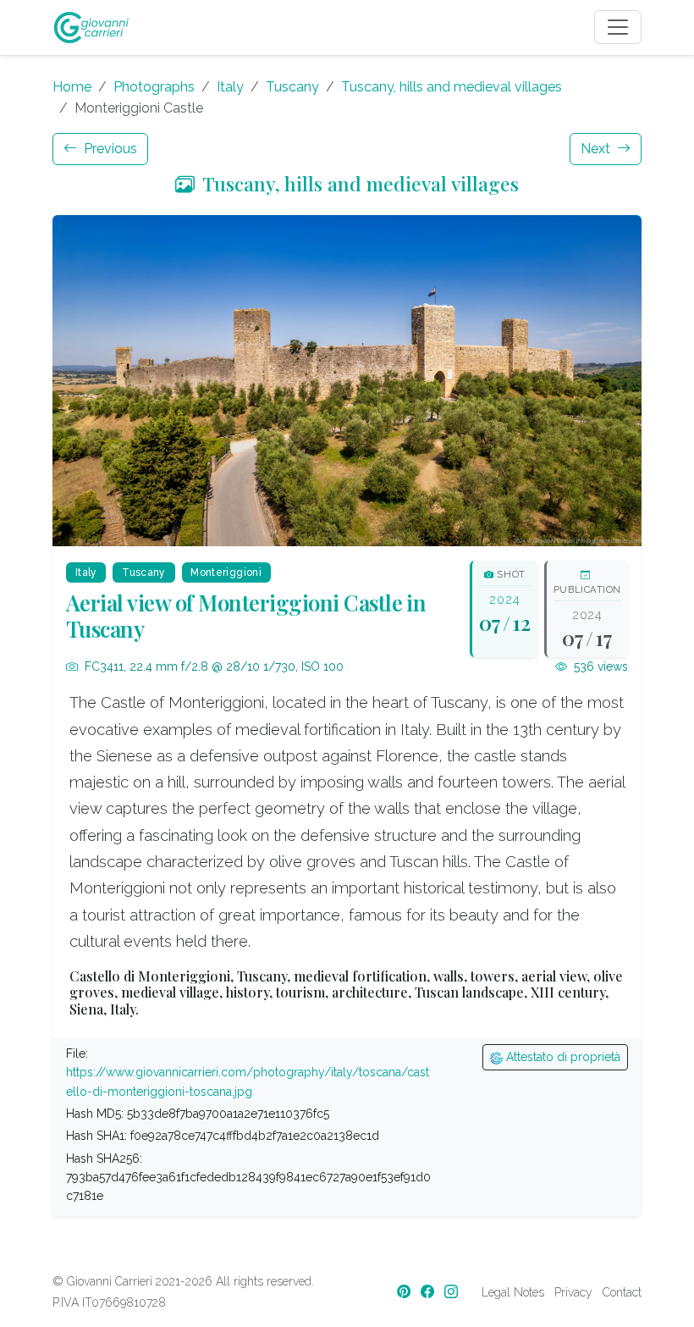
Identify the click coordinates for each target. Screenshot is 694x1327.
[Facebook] (429, 1292)
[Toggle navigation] (618, 27)
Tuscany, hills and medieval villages (451, 87)
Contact (622, 1292)
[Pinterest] (405, 1292)
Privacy (573, 1292)
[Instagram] (452, 1292)
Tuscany (292, 87)
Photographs (154, 87)
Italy (230, 87)
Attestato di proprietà (561, 1057)
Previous (108, 149)
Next (597, 149)
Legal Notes (513, 1292)
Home (71, 87)
